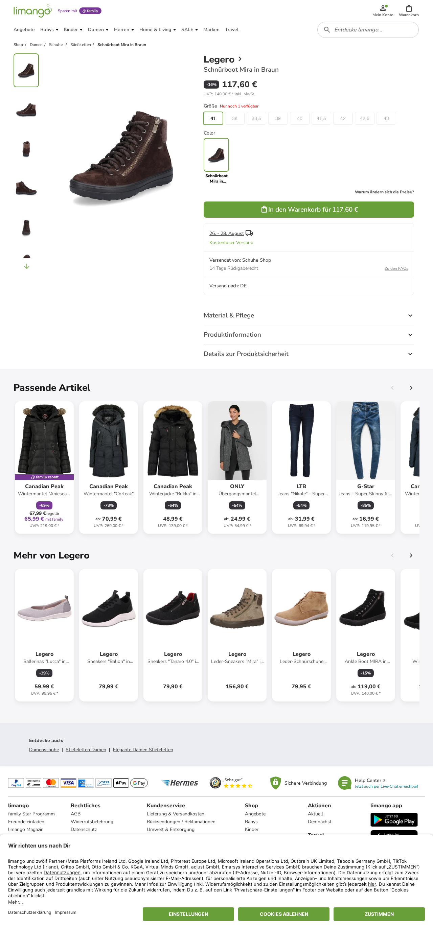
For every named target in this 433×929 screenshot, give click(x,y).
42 (343, 118)
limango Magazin (26, 829)
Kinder (251, 829)
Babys (251, 821)
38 (234, 118)
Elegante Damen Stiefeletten (143, 749)
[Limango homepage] (33, 11)
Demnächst (320, 821)
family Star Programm (31, 814)
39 (278, 118)
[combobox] (368, 29)
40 (299, 118)
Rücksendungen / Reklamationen (181, 821)
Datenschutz (84, 829)
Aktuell (315, 814)
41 (213, 118)
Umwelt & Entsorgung (171, 829)
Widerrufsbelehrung (92, 821)
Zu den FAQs (396, 268)
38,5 (256, 118)
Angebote (255, 814)
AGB (76, 814)
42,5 (364, 118)
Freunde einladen (26, 821)
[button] (409, 11)
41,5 (321, 118)
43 (386, 118)
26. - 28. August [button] (226, 233)
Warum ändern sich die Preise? (384, 192)
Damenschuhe (44, 749)
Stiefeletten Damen (86, 749)
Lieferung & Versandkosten (175, 814)
